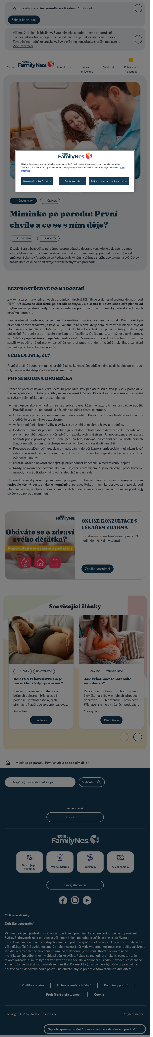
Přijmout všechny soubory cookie (109, 180)
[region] (75, 171)
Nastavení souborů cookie (37, 180)
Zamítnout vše (72, 180)
